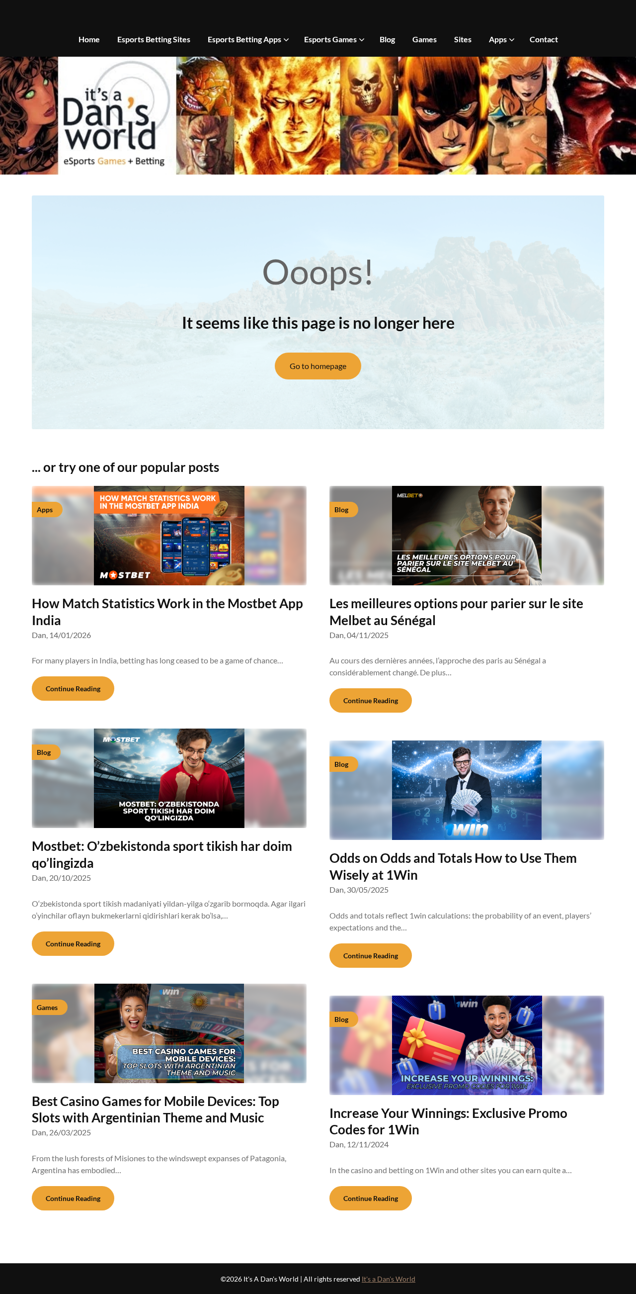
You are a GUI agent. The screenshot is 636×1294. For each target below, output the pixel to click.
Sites (463, 39)
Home (89, 39)
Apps (498, 39)
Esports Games (330, 39)
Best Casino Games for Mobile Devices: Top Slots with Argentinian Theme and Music (155, 1109)
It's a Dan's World (388, 1279)
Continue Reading (73, 688)
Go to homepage (318, 365)
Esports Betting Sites (153, 39)
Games (424, 39)
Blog (387, 39)
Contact (544, 39)
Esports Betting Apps (244, 39)
